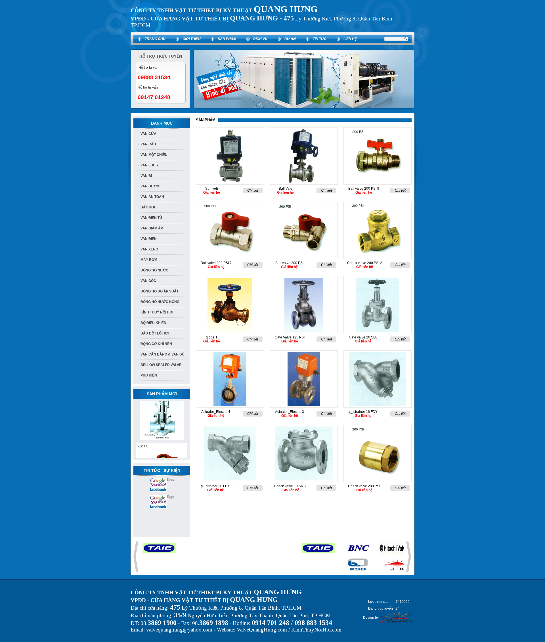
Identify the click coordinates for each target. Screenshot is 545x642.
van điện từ (151, 218)
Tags (170, 480)
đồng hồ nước (154, 270)
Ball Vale (285, 189)
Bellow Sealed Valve (161, 365)
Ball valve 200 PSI (289, 263)
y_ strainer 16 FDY (363, 412)
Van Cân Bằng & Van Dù (163, 354)
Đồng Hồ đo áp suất (160, 291)
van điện (149, 239)
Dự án (290, 39)
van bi (146, 176)
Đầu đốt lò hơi (155, 333)
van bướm (150, 186)
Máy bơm (149, 260)
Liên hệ (350, 39)
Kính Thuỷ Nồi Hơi (157, 312)
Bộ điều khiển (153, 323)
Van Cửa (148, 134)
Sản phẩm (227, 39)
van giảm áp (152, 228)
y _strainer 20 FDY (215, 486)
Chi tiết (252, 191)
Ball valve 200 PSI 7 (216, 263)
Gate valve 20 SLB (363, 337)
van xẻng (149, 249)
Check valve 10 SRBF (291, 486)
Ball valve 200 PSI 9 (363, 189)
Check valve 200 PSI (364, 486)
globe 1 (211, 337)
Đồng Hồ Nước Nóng (160, 302)
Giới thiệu (192, 39)
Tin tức (319, 39)
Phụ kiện (149, 375)
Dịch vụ (260, 39)
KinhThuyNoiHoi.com (316, 630)
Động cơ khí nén (156, 344)
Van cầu (148, 144)
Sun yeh (211, 189)
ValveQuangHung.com (262, 630)
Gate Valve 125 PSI (290, 337)
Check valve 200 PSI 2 (364, 263)
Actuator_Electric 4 (215, 412)
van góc (148, 281)
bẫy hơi (148, 207)
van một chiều (154, 155)
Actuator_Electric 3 (289, 412)
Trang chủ (155, 39)
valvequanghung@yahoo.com (179, 630)
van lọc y (150, 165)
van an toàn (152, 197)
